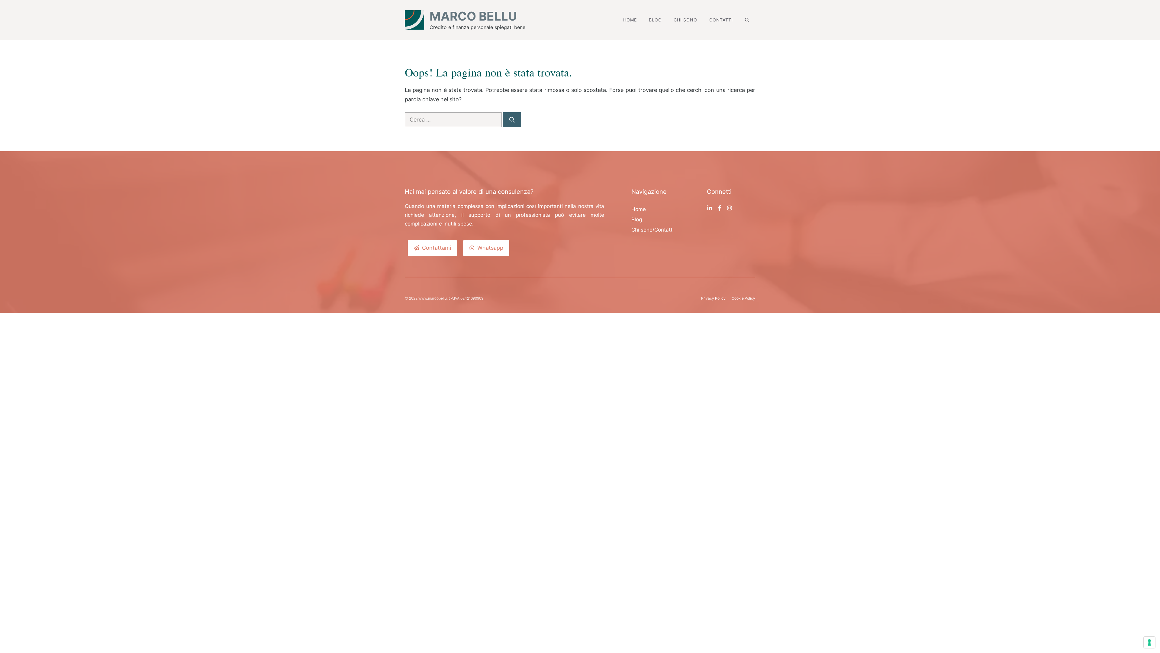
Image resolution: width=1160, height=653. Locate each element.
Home (630, 19)
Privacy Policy (713, 298)
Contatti (721, 19)
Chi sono (685, 19)
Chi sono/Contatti (652, 230)
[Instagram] (729, 208)
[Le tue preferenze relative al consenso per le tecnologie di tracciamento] (1149, 642)
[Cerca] (512, 119)
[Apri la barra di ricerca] (747, 20)
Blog (655, 19)
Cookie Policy (743, 298)
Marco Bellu (473, 16)
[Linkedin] (709, 208)
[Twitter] (719, 208)
